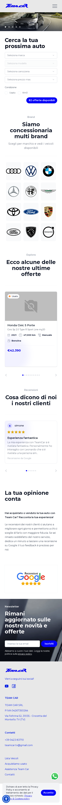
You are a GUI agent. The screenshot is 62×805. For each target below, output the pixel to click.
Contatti (10, 774)
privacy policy (25, 654)
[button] (6, 799)
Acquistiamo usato (16, 763)
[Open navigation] (54, 6)
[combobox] (31, 55)
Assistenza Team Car (17, 769)
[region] (31, 334)
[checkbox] (6, 93)
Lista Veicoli (11, 758)
